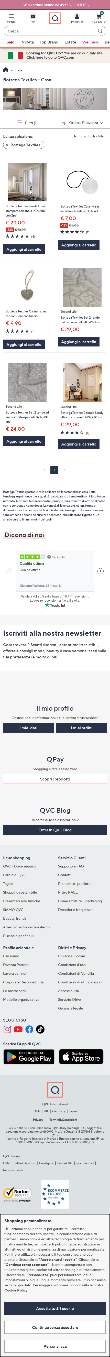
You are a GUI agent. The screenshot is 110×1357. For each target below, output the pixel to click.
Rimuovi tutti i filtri (89, 136)
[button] (11, 19)
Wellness (90, 42)
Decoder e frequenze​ (75, 909)
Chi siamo (11, 956)
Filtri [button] (31, 123)
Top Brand (49, 42)
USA (37, 1111)
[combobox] (50, 31)
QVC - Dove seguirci (19, 866)
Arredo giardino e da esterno (26, 927)
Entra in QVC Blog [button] (55, 829)
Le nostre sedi (14, 991)
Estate (70, 42)
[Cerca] (101, 31)
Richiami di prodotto (75, 883)
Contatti (65, 875)
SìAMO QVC (13, 909)
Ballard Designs (24, 1163)
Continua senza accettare (55, 1327)
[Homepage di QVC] (5, 70)
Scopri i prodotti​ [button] (55, 778)
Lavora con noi (14, 973)
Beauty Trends (14, 918)
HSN (6, 1163)
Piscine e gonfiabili (18, 935)
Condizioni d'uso (72, 964)
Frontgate (46, 1163)
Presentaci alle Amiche (21, 901)
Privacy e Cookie (71, 956)
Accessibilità (68, 991)
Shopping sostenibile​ (20, 892)
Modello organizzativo (21, 999)
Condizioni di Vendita (76, 973)
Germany (58, 1111)
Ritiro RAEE (68, 892)
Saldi (11, 42)
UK (46, 1111)
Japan (73, 1111)
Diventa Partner (16, 964)
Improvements (13, 1170)
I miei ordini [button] (81, 727)
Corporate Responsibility (23, 982)
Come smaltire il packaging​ (80, 901)
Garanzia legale (70, 1008)
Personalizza (55, 1346)
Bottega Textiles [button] (25, 144)
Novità (27, 42)
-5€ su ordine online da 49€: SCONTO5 (53, 5)
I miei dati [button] (28, 727)
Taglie (8, 883)
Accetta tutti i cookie (55, 1308)
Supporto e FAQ (71, 866)
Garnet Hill (64, 1163)
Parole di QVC (14, 875)
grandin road (85, 1163)
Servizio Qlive (69, 999)
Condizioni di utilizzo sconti (81, 982)
